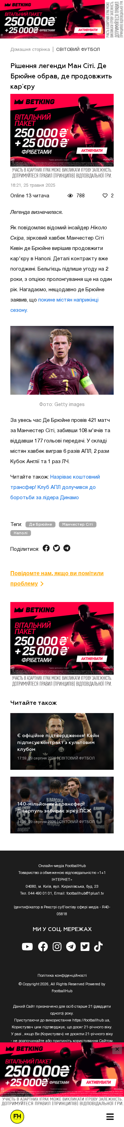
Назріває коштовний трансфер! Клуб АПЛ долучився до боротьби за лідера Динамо (55, 487)
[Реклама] (62, 19)
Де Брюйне (40, 524)
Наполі (21, 533)
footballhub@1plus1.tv (85, 893)
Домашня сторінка (30, 50)
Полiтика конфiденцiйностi (62, 975)
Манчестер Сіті (77, 524)
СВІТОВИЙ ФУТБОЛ (78, 50)
